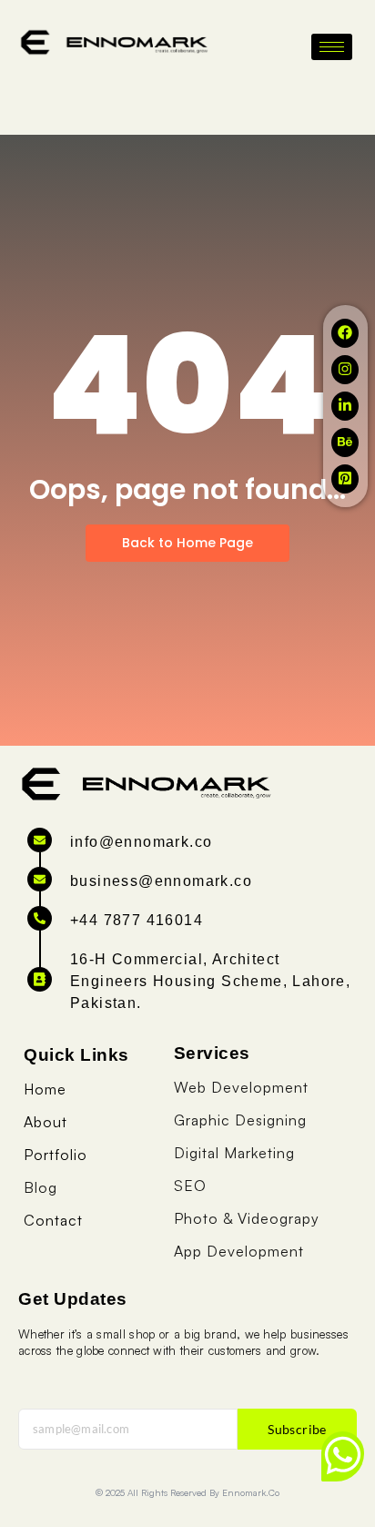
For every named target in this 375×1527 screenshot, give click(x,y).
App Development (239, 1251)
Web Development (241, 1087)
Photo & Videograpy (246, 1218)
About (45, 1122)
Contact (53, 1220)
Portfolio (55, 1154)
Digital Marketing (234, 1153)
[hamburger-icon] (331, 47)
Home (45, 1089)
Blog (40, 1187)
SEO (190, 1185)
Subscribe (297, 1429)
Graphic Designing (240, 1120)
